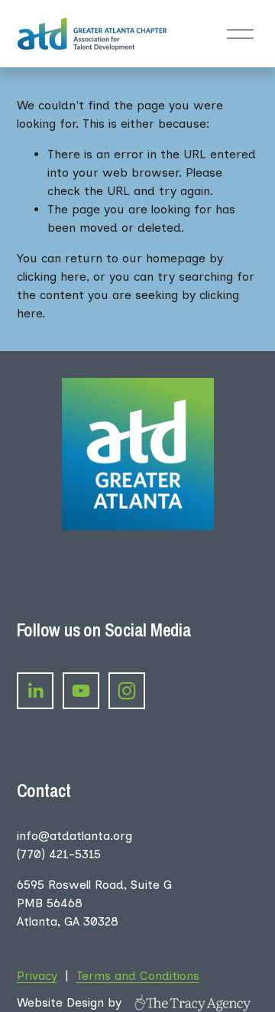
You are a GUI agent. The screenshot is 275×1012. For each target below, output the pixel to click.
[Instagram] (126, 690)
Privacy (37, 975)
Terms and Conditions (137, 975)
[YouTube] (81, 690)
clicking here (51, 276)
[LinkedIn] (35, 690)
